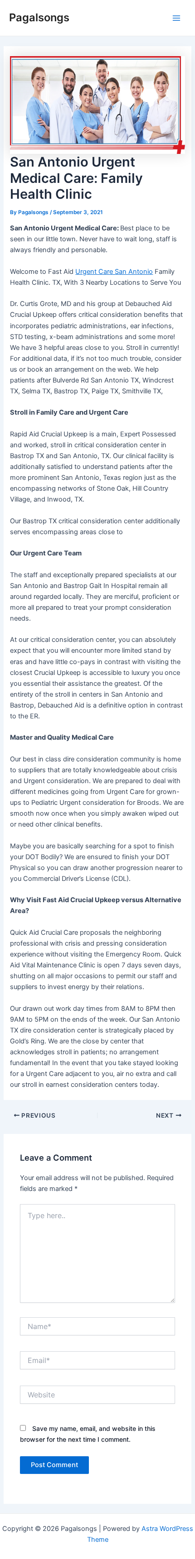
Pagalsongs (39, 17)
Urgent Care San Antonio (114, 272)
